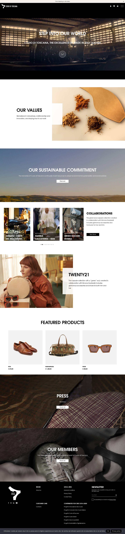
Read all (62, 407)
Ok (108, 531)
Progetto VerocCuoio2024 (71, 520)
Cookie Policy (68, 497)
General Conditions (69, 490)
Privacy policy (116, 531)
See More (93, 234)
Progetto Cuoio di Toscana (71, 513)
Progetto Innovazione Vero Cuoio (73, 506)
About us (38, 490)
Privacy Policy (68, 493)
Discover (62, 181)
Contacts (38, 506)
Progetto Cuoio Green (70, 516)
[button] (6, 224)
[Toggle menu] (122, 6)
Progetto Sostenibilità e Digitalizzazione (74, 523)
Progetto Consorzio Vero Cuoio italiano (75, 510)
